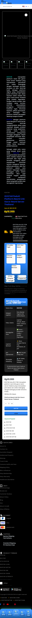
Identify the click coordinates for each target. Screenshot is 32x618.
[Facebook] (1, 604)
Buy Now (12, 293)
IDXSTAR (9, 77)
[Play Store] (16, 590)
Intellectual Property (6, 455)
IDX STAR (3, 558)
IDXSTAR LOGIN (5, 564)
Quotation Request (6, 452)
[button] (26, 15)
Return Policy (4, 497)
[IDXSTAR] (8, 3)
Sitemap (2, 458)
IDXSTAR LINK (4, 570)
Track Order (4, 461)
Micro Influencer (5, 470)
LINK (22, 614)
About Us (3, 446)
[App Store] (5, 590)
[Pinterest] (16, 604)
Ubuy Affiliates (4, 509)
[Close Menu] (2, 4)
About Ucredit (4, 506)
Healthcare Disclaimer (7, 479)
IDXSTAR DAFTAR (5, 567)
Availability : (8, 217)
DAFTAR (16, 408)
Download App (5, 488)
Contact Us (3, 449)
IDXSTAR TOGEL (20, 600)
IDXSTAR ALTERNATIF (6, 576)
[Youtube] (8, 604)
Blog (1, 500)
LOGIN (16, 413)
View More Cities (5, 579)
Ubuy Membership (6, 473)
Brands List (3, 491)
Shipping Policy (5, 467)
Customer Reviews (6, 494)
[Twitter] (12, 604)
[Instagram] (4, 604)
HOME (3, 614)
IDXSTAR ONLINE (5, 573)
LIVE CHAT (28, 614)
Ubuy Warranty (5, 476)
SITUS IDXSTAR (4, 561)
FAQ (1, 503)
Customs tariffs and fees (8, 464)
